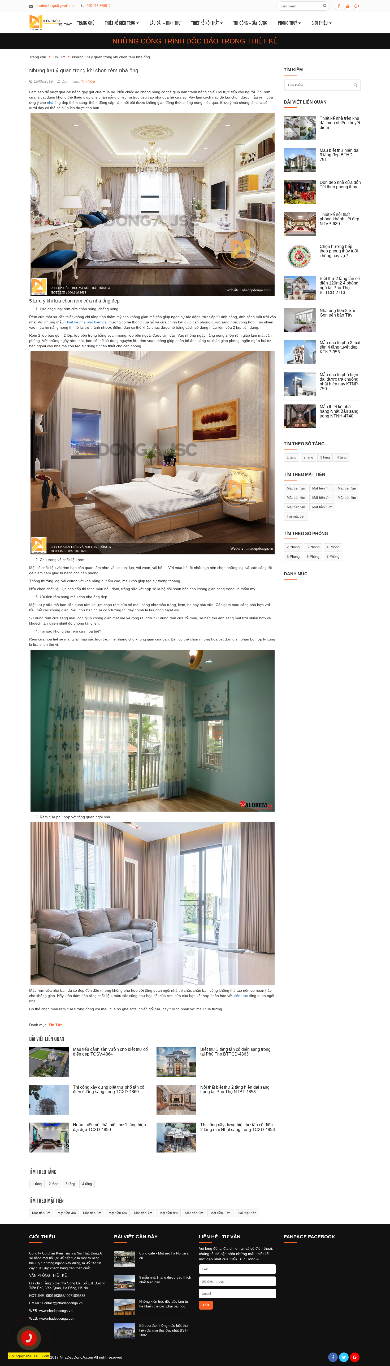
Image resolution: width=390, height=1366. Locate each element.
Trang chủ (37, 57)
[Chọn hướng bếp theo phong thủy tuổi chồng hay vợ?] (302, 256)
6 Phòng (313, 557)
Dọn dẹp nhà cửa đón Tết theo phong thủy (340, 184)
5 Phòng (293, 557)
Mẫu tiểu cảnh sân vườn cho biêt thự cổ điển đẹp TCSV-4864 (110, 1051)
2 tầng (53, 1184)
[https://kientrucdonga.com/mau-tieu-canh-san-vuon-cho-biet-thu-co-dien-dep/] (51, 1062)
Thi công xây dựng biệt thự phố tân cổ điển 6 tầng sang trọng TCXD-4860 (108, 1089)
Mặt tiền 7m (143, 1213)
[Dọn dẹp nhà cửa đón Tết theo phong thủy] (302, 192)
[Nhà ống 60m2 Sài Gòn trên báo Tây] (302, 320)
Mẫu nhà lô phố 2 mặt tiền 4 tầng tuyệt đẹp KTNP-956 (340, 347)
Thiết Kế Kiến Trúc (120, 22)
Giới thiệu (319, 22)
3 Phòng (313, 547)
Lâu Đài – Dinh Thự (165, 22)
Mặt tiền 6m (118, 1213)
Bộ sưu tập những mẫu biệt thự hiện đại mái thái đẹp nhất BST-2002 (163, 1330)
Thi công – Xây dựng (250, 22)
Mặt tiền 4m (67, 1213)
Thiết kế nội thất (205, 22)
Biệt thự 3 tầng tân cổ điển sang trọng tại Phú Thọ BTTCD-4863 (235, 1051)
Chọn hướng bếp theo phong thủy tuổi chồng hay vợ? (339, 251)
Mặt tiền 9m (194, 1213)
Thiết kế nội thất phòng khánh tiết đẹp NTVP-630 (339, 219)
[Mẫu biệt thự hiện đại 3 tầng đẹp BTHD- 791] (302, 160)
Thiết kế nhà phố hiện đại (86, 322)
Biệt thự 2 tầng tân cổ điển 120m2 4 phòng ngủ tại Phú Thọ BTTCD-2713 (340, 285)
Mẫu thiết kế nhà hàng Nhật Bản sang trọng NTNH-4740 (339, 411)
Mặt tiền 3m (41, 1213)
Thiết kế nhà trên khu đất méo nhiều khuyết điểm (340, 123)
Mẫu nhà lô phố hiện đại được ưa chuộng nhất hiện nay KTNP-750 (339, 381)
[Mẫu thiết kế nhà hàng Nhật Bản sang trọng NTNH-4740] (302, 416)
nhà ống (54, 102)
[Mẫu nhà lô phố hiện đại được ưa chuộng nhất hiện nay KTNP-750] (302, 384)
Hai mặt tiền (247, 1213)
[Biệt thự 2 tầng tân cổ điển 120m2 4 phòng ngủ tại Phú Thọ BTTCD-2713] (302, 288)
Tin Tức (59, 57)
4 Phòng (333, 547)
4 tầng (87, 1184)
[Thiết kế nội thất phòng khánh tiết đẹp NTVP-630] (302, 224)
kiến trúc (240, 996)
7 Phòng (333, 557)
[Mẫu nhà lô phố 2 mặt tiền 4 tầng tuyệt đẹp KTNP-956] (302, 352)
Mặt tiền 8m (168, 1213)
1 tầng (37, 1184)
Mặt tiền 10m (220, 1213)
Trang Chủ (85, 22)
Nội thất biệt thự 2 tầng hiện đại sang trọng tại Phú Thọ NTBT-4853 (235, 1089)
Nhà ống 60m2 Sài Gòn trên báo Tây (337, 313)
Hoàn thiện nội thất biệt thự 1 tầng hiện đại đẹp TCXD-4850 (109, 1127)
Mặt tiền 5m (92, 1213)
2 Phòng (293, 547)
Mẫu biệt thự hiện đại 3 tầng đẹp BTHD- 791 (339, 155)
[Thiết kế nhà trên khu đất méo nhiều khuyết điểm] (302, 128)
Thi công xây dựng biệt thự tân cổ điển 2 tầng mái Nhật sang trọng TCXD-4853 (237, 1127)
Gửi (206, 1305)
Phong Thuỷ (287, 22)
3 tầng (70, 1184)
